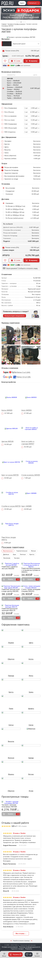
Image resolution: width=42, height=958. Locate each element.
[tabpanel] (21, 13)
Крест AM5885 (26, 506)
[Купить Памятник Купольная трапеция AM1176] (11, 606)
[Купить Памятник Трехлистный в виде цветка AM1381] (11, 587)
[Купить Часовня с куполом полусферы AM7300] (11, 802)
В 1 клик (17, 61)
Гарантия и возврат (17, 949)
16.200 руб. (8, 444)
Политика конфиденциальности (29, 947)
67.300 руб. (28, 413)
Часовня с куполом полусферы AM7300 (9, 806)
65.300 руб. (28, 447)
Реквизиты (28, 949)
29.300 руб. (8, 509)
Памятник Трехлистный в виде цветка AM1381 (10, 590)
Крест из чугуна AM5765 (10, 475)
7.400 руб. (27, 478)
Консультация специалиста (14, 316)
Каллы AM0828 (7, 410)
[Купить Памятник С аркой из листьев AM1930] (11, 564)
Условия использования (10, 947)
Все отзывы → (21, 933)
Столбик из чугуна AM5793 (11, 506)
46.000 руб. (28, 509)
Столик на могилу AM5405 (30, 475)
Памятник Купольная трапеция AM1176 (10, 609)
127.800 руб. (8, 413)
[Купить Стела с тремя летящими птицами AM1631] (30, 587)
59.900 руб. (8, 478)
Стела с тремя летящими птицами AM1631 (30, 590)
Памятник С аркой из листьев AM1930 (10, 567)
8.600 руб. (7, 542)
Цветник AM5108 (7, 441)
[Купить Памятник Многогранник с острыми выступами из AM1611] (30, 565)
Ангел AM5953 (26, 410)
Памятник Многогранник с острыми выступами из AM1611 (30, 570)
